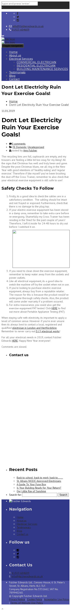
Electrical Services (21, 59)
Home (13, 52)
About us (15, 55)
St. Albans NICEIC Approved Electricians (39, 481)
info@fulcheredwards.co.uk (28, 26)
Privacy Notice (17, 599)
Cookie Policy (34, 599)
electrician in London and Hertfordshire (34, 328)
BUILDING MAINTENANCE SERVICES (42, 69)
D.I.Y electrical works (47, 331)
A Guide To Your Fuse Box (31, 484)
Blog (12, 75)
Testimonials (17, 72)
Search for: (15, 494)
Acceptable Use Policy (56, 599)
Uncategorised (36, 147)
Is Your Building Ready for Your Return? (39, 487)
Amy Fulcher (30, 150)
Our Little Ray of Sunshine (31, 491)
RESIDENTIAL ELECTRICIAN (36, 65)
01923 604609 (20, 29)
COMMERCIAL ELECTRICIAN (36, 62)
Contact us (22, 534)
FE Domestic (20, 147)
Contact (14, 79)
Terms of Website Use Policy (26, 602)
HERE (54, 308)
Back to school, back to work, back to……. (40, 477)
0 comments (19, 143)
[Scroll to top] (2, 608)
